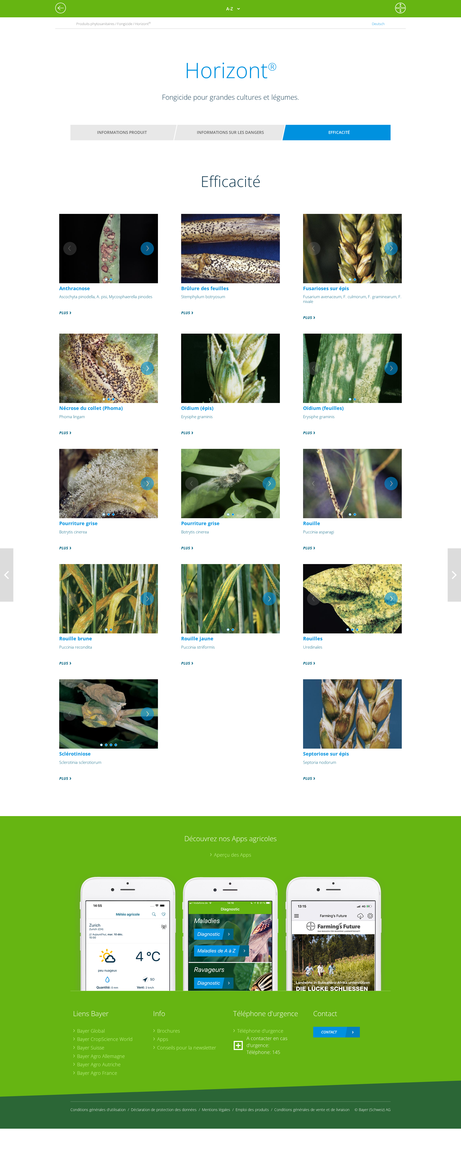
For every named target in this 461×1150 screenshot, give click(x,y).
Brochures (168, 1031)
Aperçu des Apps (232, 855)
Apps (162, 1039)
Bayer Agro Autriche (99, 1064)
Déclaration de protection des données (164, 1109)
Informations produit (122, 132)
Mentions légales (216, 1109)
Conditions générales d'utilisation (98, 1109)
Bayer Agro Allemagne (101, 1056)
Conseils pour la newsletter (186, 1047)
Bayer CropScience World (105, 1039)
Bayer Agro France (97, 1073)
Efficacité (339, 132)
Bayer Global (91, 1031)
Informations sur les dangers (230, 132)
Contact (329, 1032)
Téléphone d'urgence (260, 1031)
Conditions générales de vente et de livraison (311, 1109)
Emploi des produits (252, 1109)
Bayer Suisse (90, 1047)
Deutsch (378, 23)
